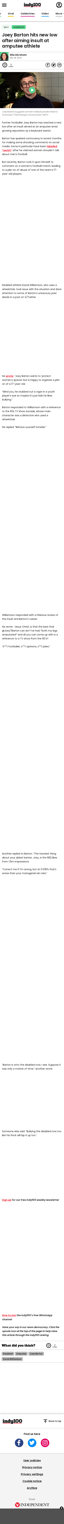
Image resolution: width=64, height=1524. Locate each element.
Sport (6, 27)
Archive (32, 1488)
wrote (9, 376)
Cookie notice (32, 1481)
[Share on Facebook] (48, 65)
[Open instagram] (45, 1443)
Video (45, 13)
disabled (8, 1353)
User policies (32, 1460)
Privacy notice (32, 1467)
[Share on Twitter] (53, 65)
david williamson (12, 1359)
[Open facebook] (19, 1443)
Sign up (6, 1200)
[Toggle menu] (5, 5)
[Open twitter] (32, 1443)
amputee (21, 1353)
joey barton (18, 27)
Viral (11, 13)
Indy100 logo (32, 5)
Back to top (55, 1421)
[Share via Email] (59, 65)
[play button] (32, 90)
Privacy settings (32, 1474)
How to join (9, 1315)
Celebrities (28, 13)
